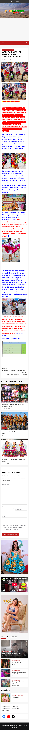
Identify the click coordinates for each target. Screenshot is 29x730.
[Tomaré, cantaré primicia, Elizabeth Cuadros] (5, 673)
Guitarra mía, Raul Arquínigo (12, 653)
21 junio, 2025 (15, 666)
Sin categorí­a (10, 49)
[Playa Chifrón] (5, 697)
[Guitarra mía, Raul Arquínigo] (14, 649)
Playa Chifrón (15, 697)
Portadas (9, 400)
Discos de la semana (7, 651)
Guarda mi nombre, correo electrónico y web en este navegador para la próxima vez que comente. (14, 527)
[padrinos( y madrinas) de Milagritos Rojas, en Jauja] (14, 393)
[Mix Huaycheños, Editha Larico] (5, 683)
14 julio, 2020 (15, 699)
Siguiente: (16, 373)
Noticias (4, 49)
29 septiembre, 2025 (8, 655)
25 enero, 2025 (16, 685)
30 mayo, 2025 (16, 675)
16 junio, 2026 (6, 435)
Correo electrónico (19, 508)
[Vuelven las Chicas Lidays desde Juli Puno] (14, 448)
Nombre (5, 507)
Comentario (6, 484)
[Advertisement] (14, 29)
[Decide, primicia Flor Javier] (5, 663)
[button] (2, 43)
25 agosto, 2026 (7, 408)
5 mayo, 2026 (6, 463)
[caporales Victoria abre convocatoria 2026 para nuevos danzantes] (14, 421)
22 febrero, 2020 (7, 59)
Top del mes (20, 695)
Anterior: (13, 369)
